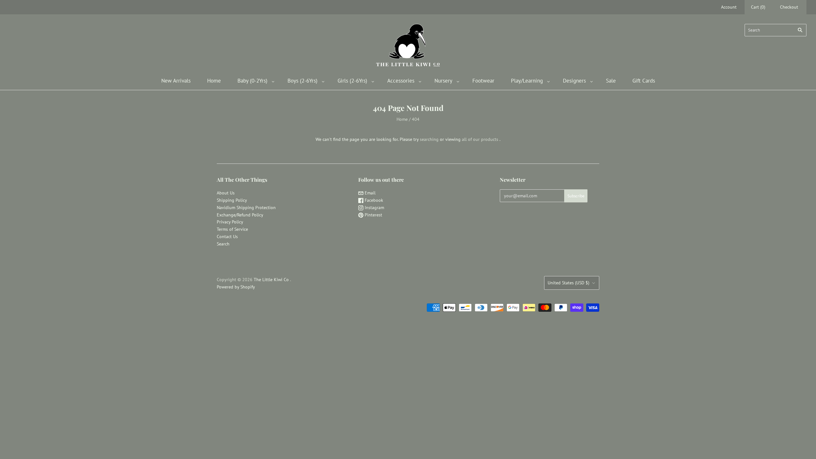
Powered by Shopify (236, 287)
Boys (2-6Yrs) (302, 80)
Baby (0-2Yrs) (252, 80)
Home (214, 80)
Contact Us (227, 236)
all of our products (480, 139)
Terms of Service (232, 229)
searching (429, 139)
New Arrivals (176, 80)
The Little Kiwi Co (272, 279)
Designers (574, 80)
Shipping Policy (232, 200)
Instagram (373, 207)
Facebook (373, 200)
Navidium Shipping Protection (246, 207)
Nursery (443, 80)
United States (568, 283)
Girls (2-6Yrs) (352, 80)
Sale (611, 80)
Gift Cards (643, 80)
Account (729, 7)
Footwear (483, 80)
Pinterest (372, 215)
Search (223, 244)
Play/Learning (527, 80)
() (758, 7)
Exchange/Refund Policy (240, 215)
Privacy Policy (230, 222)
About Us (226, 193)
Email (369, 193)
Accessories (400, 80)
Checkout (789, 7)
